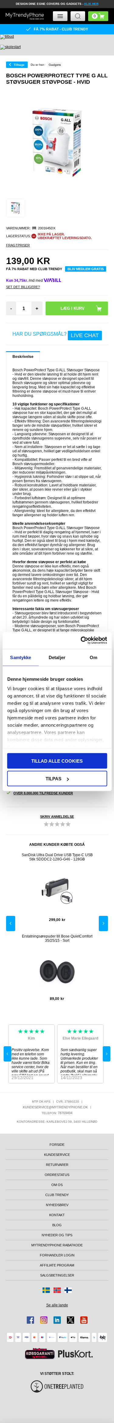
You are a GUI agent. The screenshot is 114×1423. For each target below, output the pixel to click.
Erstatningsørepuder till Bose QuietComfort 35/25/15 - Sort (57, 938)
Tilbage (19, 64)
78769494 (65, 1113)
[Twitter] (70, 1320)
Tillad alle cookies (57, 760)
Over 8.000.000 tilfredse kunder (43, 793)
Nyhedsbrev (57, 1205)
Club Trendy (57, 1195)
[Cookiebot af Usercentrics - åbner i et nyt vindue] (81, 640)
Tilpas (53, 778)
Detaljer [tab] (57, 657)
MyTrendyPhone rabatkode (57, 1245)
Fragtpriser (18, 245)
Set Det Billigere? (23, 287)
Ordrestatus (57, 1175)
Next (103, 923)
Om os (57, 1185)
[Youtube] (84, 1320)
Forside (57, 1144)
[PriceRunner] (40, 1353)
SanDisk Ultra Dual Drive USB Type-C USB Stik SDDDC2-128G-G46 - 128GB (57, 857)
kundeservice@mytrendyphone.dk (55, 1107)
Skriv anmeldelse (57, 816)
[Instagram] (43, 1320)
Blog (57, 1225)
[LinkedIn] (57, 1320)
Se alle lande (57, 1305)
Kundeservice (57, 1154)
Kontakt (57, 1215)
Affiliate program (57, 1265)
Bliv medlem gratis (85, 269)
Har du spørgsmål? (55, 335)
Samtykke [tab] (20, 657)
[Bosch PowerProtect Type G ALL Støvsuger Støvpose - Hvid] (15, 208)
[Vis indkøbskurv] (98, 16)
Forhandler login (57, 1255)
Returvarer (57, 1165)
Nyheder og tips (57, 1235)
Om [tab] (93, 657)
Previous (10, 923)
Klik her (91, 3)
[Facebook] (30, 1320)
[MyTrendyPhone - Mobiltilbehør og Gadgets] (25, 16)
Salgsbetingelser (57, 1275)
